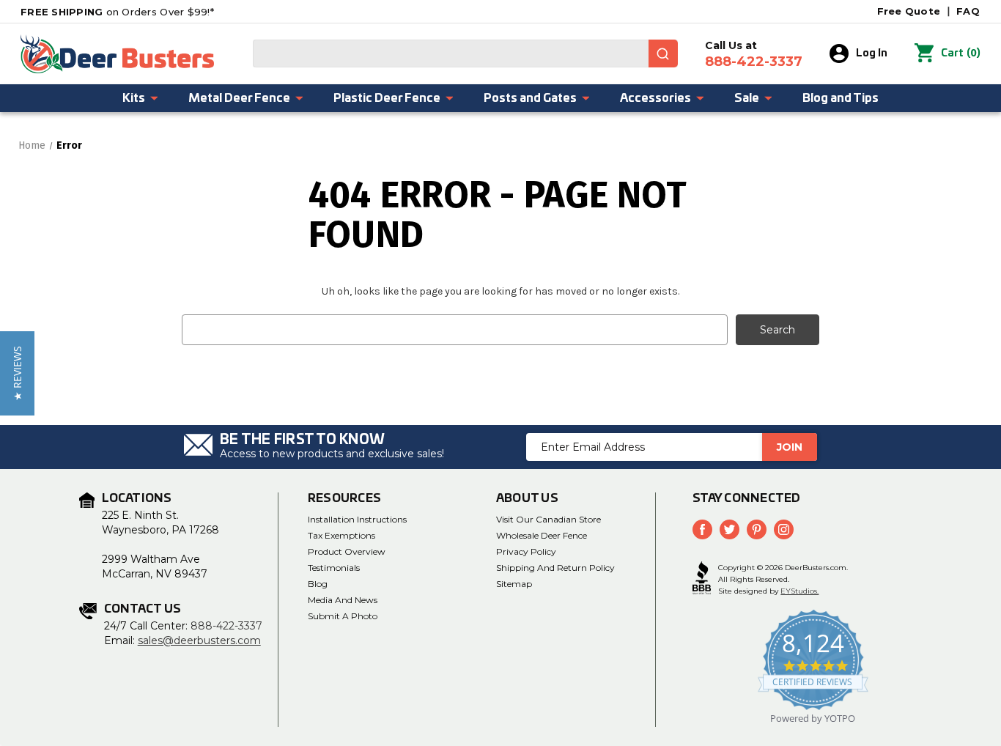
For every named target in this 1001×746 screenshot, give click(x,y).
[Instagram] (784, 529)
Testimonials (334, 567)
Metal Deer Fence (239, 98)
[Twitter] (729, 529)
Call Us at (753, 54)
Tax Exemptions (341, 535)
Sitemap (514, 583)
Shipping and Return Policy (555, 567)
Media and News (342, 599)
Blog (318, 583)
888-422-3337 (226, 625)
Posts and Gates (530, 98)
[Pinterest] (757, 529)
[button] (17, 373)
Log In (871, 53)
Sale (746, 98)
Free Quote (909, 11)
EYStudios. (799, 591)
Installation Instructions (357, 519)
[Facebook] (702, 529)
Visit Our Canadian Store (548, 519)
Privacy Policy (526, 551)
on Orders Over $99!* (117, 12)
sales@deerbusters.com (199, 640)
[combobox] (465, 53)
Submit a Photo (342, 615)
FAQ (968, 11)
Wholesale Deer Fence (541, 535)
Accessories (655, 98)
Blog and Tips (840, 98)
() (960, 53)
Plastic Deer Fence (386, 98)
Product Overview (346, 551)
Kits (133, 98)
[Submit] (663, 53)
